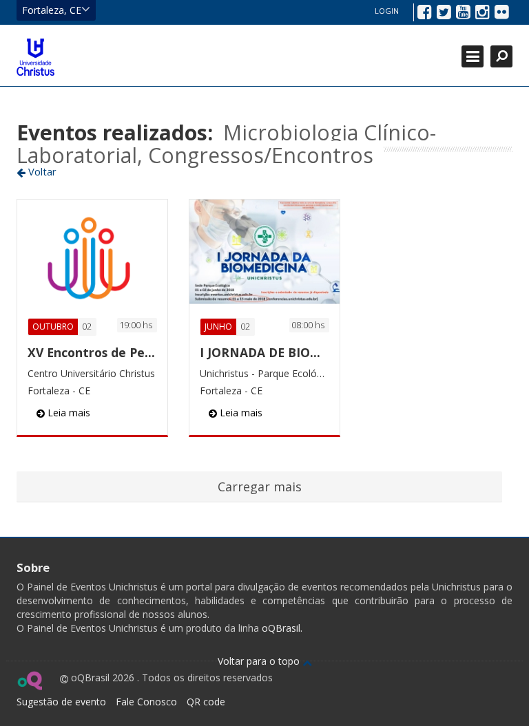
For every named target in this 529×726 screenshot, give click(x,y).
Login (387, 11)
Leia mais (67, 412)
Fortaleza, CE (51, 10)
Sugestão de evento (61, 701)
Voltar (40, 171)
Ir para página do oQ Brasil (29, 680)
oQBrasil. (280, 627)
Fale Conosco (146, 701)
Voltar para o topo (260, 661)
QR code (206, 701)
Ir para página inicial (35, 57)
